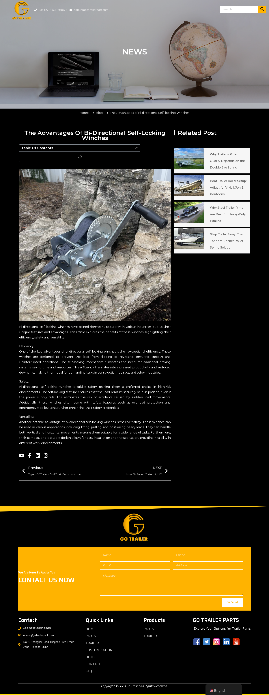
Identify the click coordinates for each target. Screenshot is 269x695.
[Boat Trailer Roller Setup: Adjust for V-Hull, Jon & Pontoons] (189, 185)
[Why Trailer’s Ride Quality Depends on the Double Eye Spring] (189, 158)
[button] (136, 148)
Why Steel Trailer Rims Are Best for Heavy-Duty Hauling (228, 214)
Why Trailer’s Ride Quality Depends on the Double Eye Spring (227, 161)
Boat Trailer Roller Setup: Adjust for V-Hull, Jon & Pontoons (228, 187)
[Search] (262, 9)
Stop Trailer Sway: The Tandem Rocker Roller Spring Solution (226, 241)
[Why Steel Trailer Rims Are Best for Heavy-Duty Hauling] (189, 212)
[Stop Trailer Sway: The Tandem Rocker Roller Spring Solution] (189, 238)
